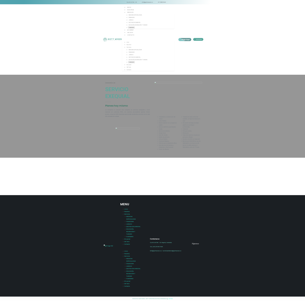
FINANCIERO (132, 17)
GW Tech (130, 32)
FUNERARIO (131, 27)
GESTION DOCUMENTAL (135, 22)
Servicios (130, 12)
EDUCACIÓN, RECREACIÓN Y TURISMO (138, 25)
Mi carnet (130, 30)
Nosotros (130, 10)
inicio (129, 7)
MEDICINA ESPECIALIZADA (135, 15)
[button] (148, 39)
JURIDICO (131, 20)
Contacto (130, 35)
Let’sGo (170, 298)
